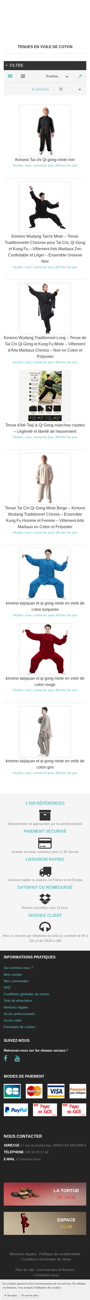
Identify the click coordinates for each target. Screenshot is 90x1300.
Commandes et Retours (55, 1270)
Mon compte (13, 974)
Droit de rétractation (18, 1000)
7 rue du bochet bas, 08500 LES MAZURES (54, 1145)
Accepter (11, 1295)
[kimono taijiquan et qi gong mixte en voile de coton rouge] (45, 649)
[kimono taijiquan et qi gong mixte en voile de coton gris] (45, 731)
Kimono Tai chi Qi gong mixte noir (45, 160)
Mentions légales (16, 1007)
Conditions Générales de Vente (46, 1259)
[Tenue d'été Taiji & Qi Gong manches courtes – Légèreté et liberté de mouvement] (45, 396)
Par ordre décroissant (80, 76)
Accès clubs (13, 1020)
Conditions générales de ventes (26, 994)
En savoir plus (30, 1295)
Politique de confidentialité (59, 1254)
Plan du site (25, 1270)
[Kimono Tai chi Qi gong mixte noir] (45, 130)
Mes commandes (16, 981)
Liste (22, 76)
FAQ (7, 987)
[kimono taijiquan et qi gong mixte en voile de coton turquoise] (45, 574)
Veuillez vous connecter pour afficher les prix (45, 165)
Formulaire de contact (19, 1027)
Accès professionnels (19, 1014)
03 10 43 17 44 (37, 1152)
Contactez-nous (29, 1159)
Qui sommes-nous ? (18, 968)
